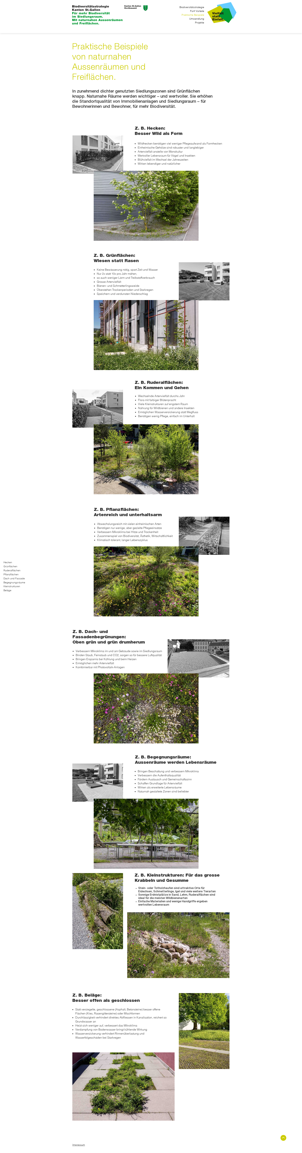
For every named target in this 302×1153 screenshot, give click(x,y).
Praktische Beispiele (193, 14)
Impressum (78, 1144)
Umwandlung (196, 18)
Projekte (199, 22)
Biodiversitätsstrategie (191, 7)
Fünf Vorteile (197, 11)
